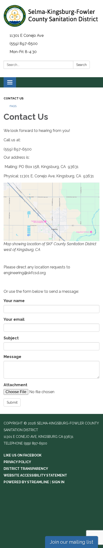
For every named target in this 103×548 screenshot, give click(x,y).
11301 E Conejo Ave (27, 35)
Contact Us (13, 98)
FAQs (13, 106)
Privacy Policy (17, 462)
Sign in (58, 482)
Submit (12, 402)
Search (81, 65)
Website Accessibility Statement (35, 475)
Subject (11, 338)
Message (12, 356)
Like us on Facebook (22, 455)
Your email (14, 319)
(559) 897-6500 (24, 43)
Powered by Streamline (26, 482)
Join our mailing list (71, 542)
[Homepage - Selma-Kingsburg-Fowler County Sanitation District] (51, 16)
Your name (14, 300)
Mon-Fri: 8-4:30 (23, 51)
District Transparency (26, 469)
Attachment (15, 385)
